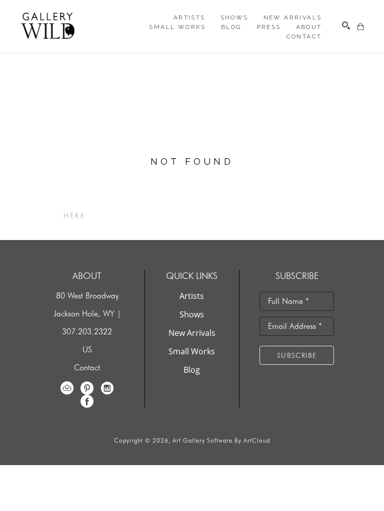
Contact (87, 367)
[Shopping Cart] (360, 26)
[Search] (346, 25)
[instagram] (107, 388)
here (75, 216)
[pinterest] (87, 388)
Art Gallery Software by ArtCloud (221, 440)
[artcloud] (67, 388)
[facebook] (87, 401)
